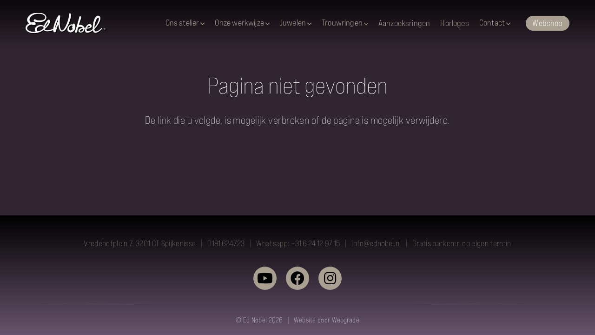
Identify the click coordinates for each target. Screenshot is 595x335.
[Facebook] (297, 278)
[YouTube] (265, 278)
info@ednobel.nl (376, 243)
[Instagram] (330, 278)
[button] (202, 23)
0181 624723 (226, 243)
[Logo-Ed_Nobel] (66, 23)
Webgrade (345, 320)
